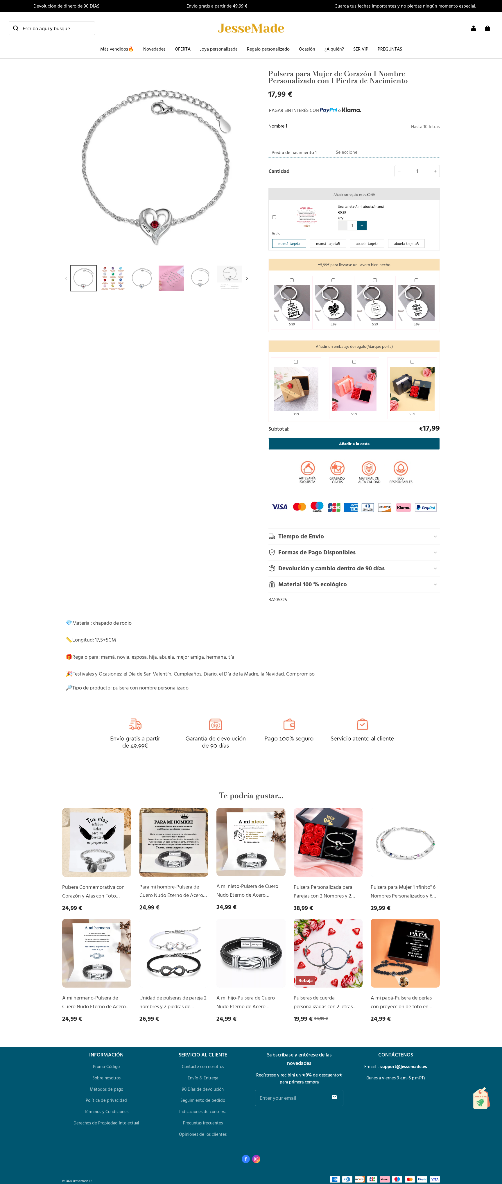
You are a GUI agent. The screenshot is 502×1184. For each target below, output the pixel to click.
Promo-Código (106, 1066)
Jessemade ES (82, 1180)
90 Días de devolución (203, 1089)
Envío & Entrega (203, 1077)
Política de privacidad (106, 1100)
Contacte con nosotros (203, 1066)
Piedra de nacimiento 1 (294, 152)
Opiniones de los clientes (203, 1134)
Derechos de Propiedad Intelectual (106, 1122)
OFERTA (183, 48)
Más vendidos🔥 (117, 48)
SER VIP (360, 48)
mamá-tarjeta (289, 243)
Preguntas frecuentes (203, 1122)
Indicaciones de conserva (202, 1111)
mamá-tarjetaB (328, 243)
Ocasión (307, 48)
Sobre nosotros (106, 1077)
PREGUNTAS (390, 48)
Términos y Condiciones (106, 1111)
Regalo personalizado (268, 48)
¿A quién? (334, 48)
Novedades (154, 48)
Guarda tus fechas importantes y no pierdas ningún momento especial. (405, 5)
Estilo (276, 233)
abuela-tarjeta (367, 243)
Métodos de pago (106, 1089)
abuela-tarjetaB (406, 243)
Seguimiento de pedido (202, 1100)
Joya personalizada (219, 48)
